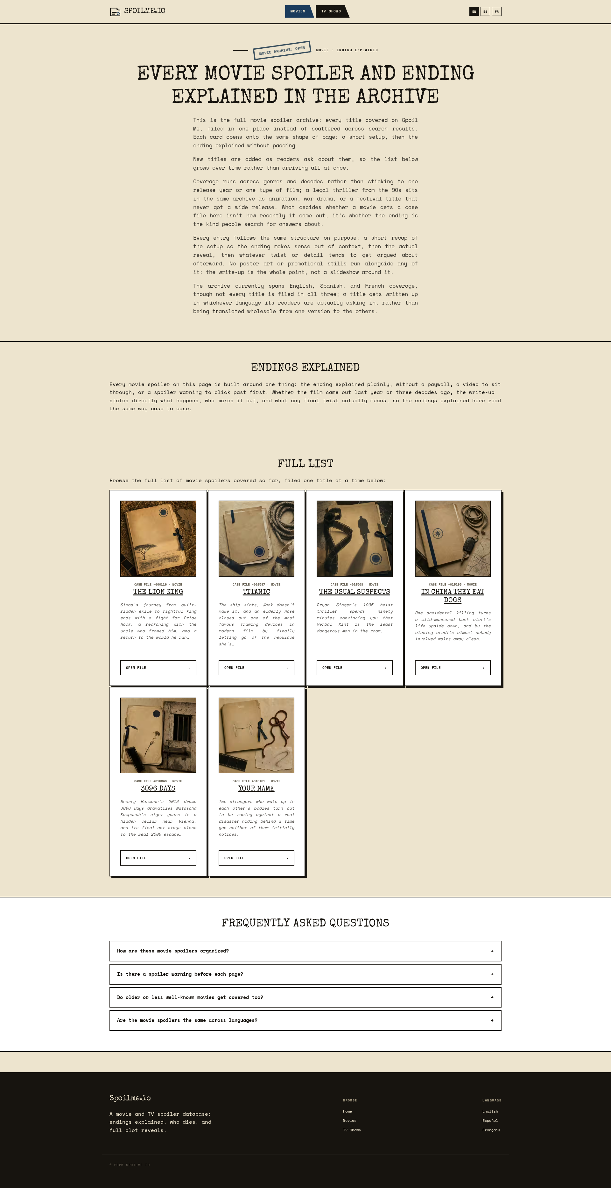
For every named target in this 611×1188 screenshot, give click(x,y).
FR (497, 11)
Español (490, 1120)
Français (491, 1130)
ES (485, 11)
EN (474, 11)
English (490, 1111)
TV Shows (331, 11)
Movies (298, 11)
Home (347, 1111)
